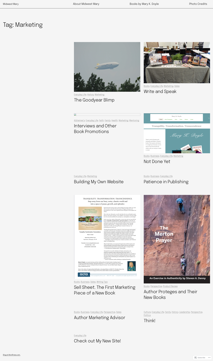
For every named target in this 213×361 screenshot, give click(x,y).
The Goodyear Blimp (94, 100)
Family (168, 312)
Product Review (170, 286)
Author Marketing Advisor (99, 318)
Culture (147, 312)
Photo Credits (198, 4)
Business (155, 156)
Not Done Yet (157, 162)
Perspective (156, 286)
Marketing (99, 95)
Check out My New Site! (97, 341)
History (90, 95)
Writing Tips (102, 282)
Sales (177, 86)
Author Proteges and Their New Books (170, 295)
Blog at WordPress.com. (11, 355)
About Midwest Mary (86, 4)
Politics (147, 315)
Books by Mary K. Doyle (144, 4)
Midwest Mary (10, 4)
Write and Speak (160, 92)
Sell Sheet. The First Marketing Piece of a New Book (104, 290)
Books (147, 86)
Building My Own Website (99, 182)
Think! (150, 321)
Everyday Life (80, 95)
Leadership (184, 312)
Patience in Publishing (166, 182)
